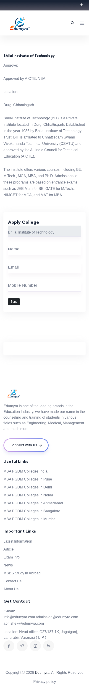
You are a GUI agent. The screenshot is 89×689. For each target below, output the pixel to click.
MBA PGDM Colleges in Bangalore (31, 511)
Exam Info (11, 557)
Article (8, 549)
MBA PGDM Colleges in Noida (28, 495)
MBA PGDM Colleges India (25, 471)
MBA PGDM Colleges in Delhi (27, 487)
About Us (10, 589)
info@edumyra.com (19, 617)
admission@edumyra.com (57, 617)
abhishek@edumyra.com (23, 623)
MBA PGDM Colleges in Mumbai (29, 519)
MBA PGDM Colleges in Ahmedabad (33, 503)
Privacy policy (44, 682)
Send (13, 301)
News (8, 565)
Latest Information (17, 541)
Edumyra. (42, 672)
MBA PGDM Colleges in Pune (27, 479)
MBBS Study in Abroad (22, 573)
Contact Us (12, 581)
